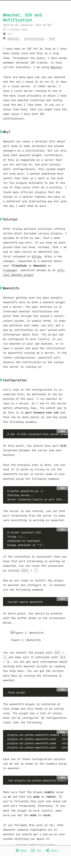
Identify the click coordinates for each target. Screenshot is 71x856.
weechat (14, 38)
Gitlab (36, 256)
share (53, 850)
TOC (38, 850)
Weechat (56, 67)
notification (35, 38)
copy (62, 431)
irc (9, 33)
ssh (53, 38)
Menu (23, 850)
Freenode (9, 270)
